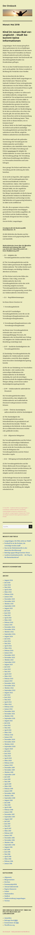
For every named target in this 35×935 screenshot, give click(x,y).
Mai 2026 (7, 587)
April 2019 (7, 784)
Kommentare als (11, 923)
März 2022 (8, 704)
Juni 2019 (7, 779)
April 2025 (7, 618)
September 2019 (9, 774)
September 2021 (9, 718)
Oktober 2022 (9, 688)
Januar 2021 (8, 737)
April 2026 (8, 589)
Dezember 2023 (9, 655)
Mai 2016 (7, 854)
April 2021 (7, 730)
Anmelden (7, 918)
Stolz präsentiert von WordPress (20, 931)
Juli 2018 (7, 802)
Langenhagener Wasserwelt (17, 513)
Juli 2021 (7, 723)
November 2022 (9, 685)
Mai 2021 (7, 728)
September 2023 (9, 662)
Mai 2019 (7, 781)
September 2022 (9, 690)
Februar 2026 (8, 594)
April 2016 (7, 856)
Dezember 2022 (9, 683)
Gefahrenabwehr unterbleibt (17, 509)
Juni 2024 (7, 641)
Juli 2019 (7, 777)
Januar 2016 (8, 863)
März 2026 (8, 592)
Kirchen (7, 882)
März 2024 (8, 648)
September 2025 (9, 606)
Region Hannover (10, 889)
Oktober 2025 (8, 603)
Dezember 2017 (9, 814)
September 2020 (9, 746)
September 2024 (9, 634)
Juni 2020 (7, 753)
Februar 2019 (8, 788)
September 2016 (9, 845)
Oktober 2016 (8, 842)
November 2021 (9, 714)
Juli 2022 (7, 695)
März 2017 (7, 831)
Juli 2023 (7, 667)
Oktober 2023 (8, 660)
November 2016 (9, 840)
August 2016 (8, 847)
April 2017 (7, 828)
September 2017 (9, 817)
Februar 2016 (8, 861)
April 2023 (7, 674)
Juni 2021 (7, 725)
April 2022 (8, 702)
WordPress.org (9, 925)
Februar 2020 (8, 763)
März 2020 (8, 760)
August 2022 (8, 692)
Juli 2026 (7, 582)
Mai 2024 (7, 643)
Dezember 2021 (9, 711)
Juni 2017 (7, 824)
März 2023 (7, 676)
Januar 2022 (8, 709)
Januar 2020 (8, 765)
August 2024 (8, 636)
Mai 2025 (7, 615)
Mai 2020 (7, 756)
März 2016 (7, 859)
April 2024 (8, 646)
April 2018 (7, 807)
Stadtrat (7, 896)
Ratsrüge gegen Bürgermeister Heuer (17, 552)
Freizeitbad (6, 509)
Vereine (7, 901)
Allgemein (8, 877)
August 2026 (8, 580)
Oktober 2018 (8, 795)
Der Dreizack (9, 6)
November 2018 (9, 793)
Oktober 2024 (9, 632)
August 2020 (8, 749)
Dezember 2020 (9, 739)
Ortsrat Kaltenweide (11, 887)
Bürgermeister (9, 879)
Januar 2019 (8, 791)
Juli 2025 (7, 611)
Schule (6, 891)
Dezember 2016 (9, 838)
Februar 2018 (8, 810)
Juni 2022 (7, 697)
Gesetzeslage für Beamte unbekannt (13, 511)
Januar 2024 (8, 653)
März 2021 (7, 732)
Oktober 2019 (8, 772)
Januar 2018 (8, 812)
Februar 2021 (8, 735)
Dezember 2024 (9, 627)
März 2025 (7, 620)
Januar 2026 (8, 596)
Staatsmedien (9, 894)
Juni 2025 (7, 613)
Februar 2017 (8, 833)
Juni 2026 (7, 585)
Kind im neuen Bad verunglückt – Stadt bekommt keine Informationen (17, 36)
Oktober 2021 (8, 716)
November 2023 (9, 657)
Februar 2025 (8, 622)
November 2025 (9, 601)
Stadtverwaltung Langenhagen (19, 507)
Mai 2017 (7, 826)
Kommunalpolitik (10, 884)
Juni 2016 (7, 852)
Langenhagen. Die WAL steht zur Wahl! (17, 541)
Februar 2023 (8, 678)
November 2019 (9, 770)
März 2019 (7, 786)
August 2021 (8, 721)
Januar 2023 (8, 681)
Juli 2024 (7, 639)
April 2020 (8, 758)
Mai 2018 (7, 805)
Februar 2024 (8, 650)
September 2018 (9, 798)
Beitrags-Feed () (11, 920)
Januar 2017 (8, 835)
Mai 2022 (7, 699)
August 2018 (8, 800)
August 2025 (8, 608)
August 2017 (8, 819)
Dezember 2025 (9, 599)
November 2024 (9, 629)
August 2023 (8, 664)
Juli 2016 (7, 849)
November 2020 (9, 742)
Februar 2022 (8, 706)
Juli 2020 (7, 751)
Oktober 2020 (9, 744)
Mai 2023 (7, 671)
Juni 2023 (7, 669)
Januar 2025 (8, 625)
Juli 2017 (7, 821)
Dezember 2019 (9, 767)
